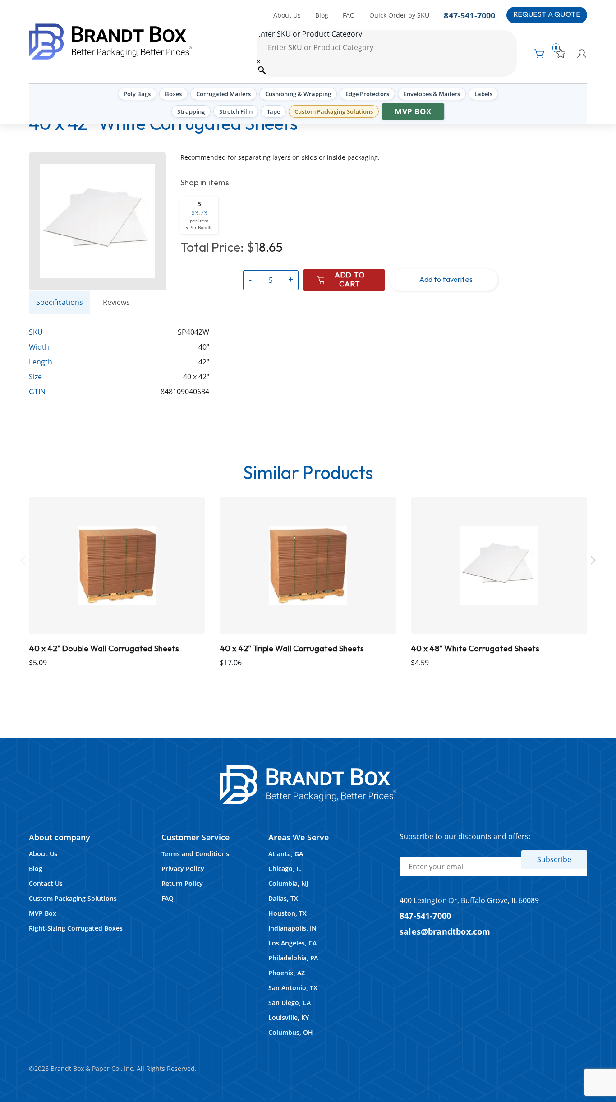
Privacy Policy (182, 868)
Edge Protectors (367, 94)
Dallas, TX (283, 898)
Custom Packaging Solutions (333, 111)
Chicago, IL (285, 868)
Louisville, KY (288, 1017)
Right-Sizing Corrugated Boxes (76, 928)
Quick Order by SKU (399, 15)
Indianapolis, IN (292, 928)
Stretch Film (236, 111)
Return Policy (182, 883)
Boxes (173, 94)
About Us (287, 15)
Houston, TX (287, 913)
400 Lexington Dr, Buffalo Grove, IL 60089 (469, 900)
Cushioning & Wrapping (298, 94)
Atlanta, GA (285, 853)
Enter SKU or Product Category (309, 34)
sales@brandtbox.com (445, 931)
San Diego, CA (289, 1002)
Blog (321, 15)
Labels (483, 94)
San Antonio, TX (292, 987)
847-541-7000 (469, 15)
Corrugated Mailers (223, 94)
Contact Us (46, 883)
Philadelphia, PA (293, 958)
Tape (273, 111)
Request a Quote (546, 14)
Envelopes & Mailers (432, 94)
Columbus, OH (290, 1032)
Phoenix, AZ (286, 972)
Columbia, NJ (288, 883)
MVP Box (413, 111)
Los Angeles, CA (292, 943)
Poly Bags (137, 94)
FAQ (349, 15)
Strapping (191, 111)
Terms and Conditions (195, 853)
